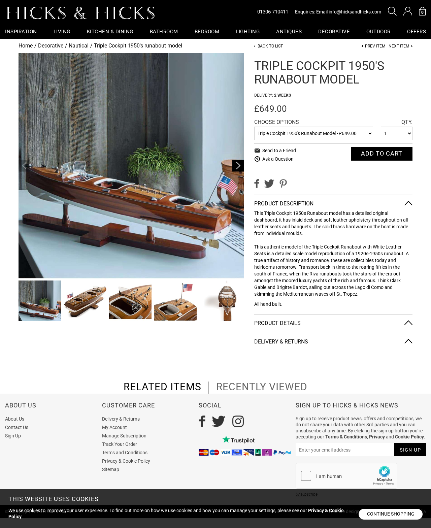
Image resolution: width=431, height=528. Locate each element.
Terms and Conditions (124, 452)
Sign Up (13, 435)
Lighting (248, 32)
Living (62, 32)
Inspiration (21, 32)
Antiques (289, 32)
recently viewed (261, 387)
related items (162, 387)
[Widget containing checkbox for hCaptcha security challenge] (346, 476)
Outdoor (378, 32)
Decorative (334, 32)
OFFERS (416, 32)
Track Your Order (119, 444)
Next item (399, 46)
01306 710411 (272, 12)
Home (26, 45)
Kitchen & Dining (110, 32)
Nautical (79, 45)
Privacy (377, 436)
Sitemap (110, 469)
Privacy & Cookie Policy (126, 461)
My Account (114, 427)
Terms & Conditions (346, 436)
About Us (14, 419)
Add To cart (381, 153)
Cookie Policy (409, 436)
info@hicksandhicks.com (355, 11)
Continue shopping (391, 514)
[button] (392, 11)
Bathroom (164, 32)
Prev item (375, 46)
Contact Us (16, 427)
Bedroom (207, 32)
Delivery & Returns (121, 419)
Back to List (270, 46)
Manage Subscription (124, 435)
